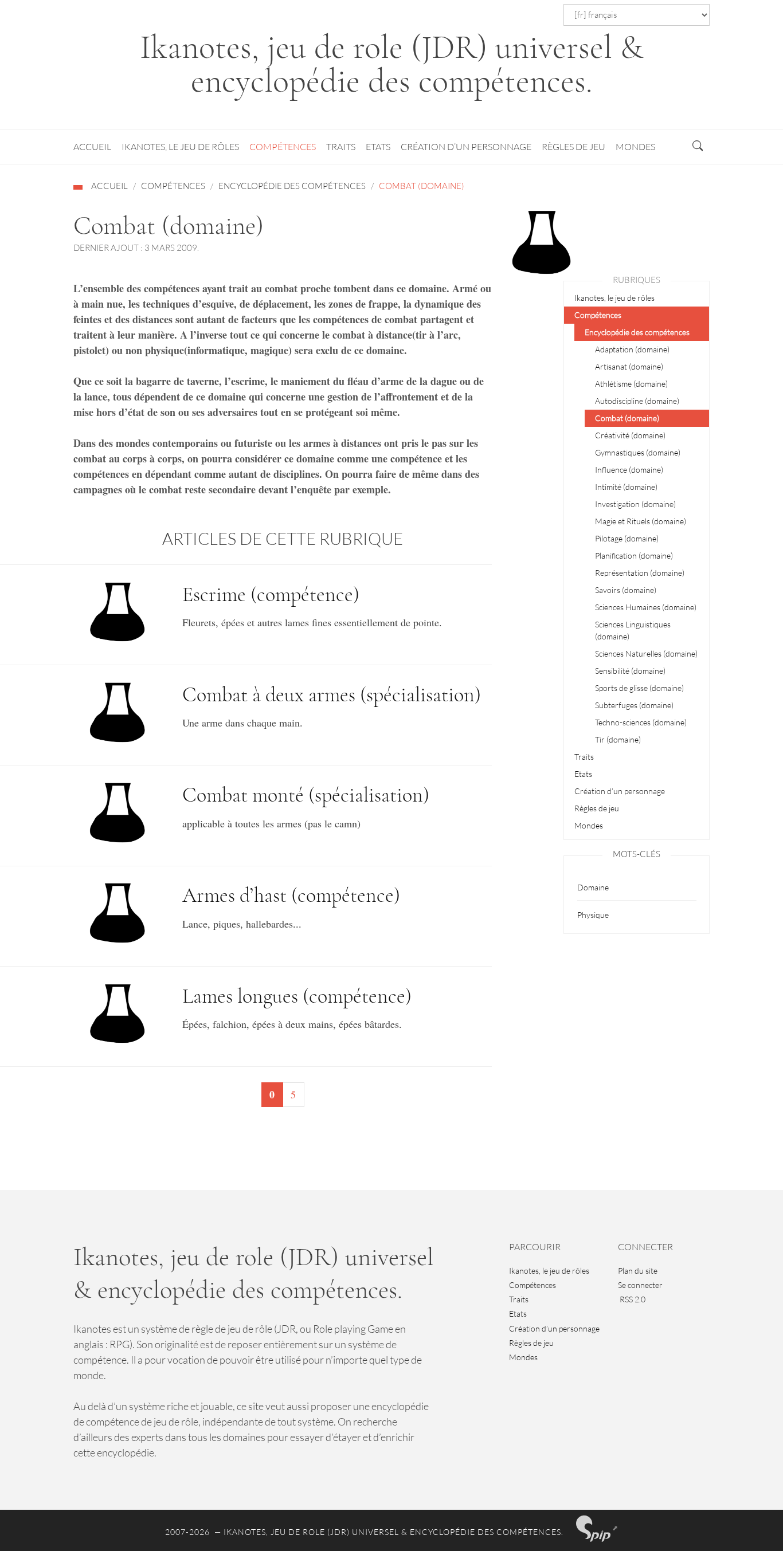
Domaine (593, 887)
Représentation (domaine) (639, 573)
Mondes (635, 146)
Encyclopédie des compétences (292, 185)
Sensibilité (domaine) (630, 671)
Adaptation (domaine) (632, 349)
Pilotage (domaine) (627, 538)
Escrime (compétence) (270, 594)
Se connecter (640, 1285)
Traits (340, 146)
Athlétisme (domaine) (631, 383)
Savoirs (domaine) (625, 590)
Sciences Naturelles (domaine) (646, 653)
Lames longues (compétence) (297, 996)
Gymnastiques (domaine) (637, 452)
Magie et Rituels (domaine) (640, 521)
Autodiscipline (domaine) (637, 401)
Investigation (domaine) (635, 504)
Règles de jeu (573, 146)
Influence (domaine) (629, 469)
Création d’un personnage (466, 146)
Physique (593, 915)
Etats (378, 146)
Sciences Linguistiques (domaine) (633, 630)
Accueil (92, 146)
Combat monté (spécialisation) (305, 795)
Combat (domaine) (627, 418)
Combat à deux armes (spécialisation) (331, 694)
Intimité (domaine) (626, 487)
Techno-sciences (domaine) (641, 722)
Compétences (282, 146)
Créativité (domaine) (630, 435)
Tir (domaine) (618, 739)
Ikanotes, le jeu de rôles (180, 146)
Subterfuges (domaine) (634, 705)
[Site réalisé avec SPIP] (597, 1528)
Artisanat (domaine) (629, 366)
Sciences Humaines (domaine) (645, 607)
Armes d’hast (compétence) (291, 895)
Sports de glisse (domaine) (639, 688)
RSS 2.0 (631, 1299)
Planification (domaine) (634, 555)
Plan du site (637, 1270)
